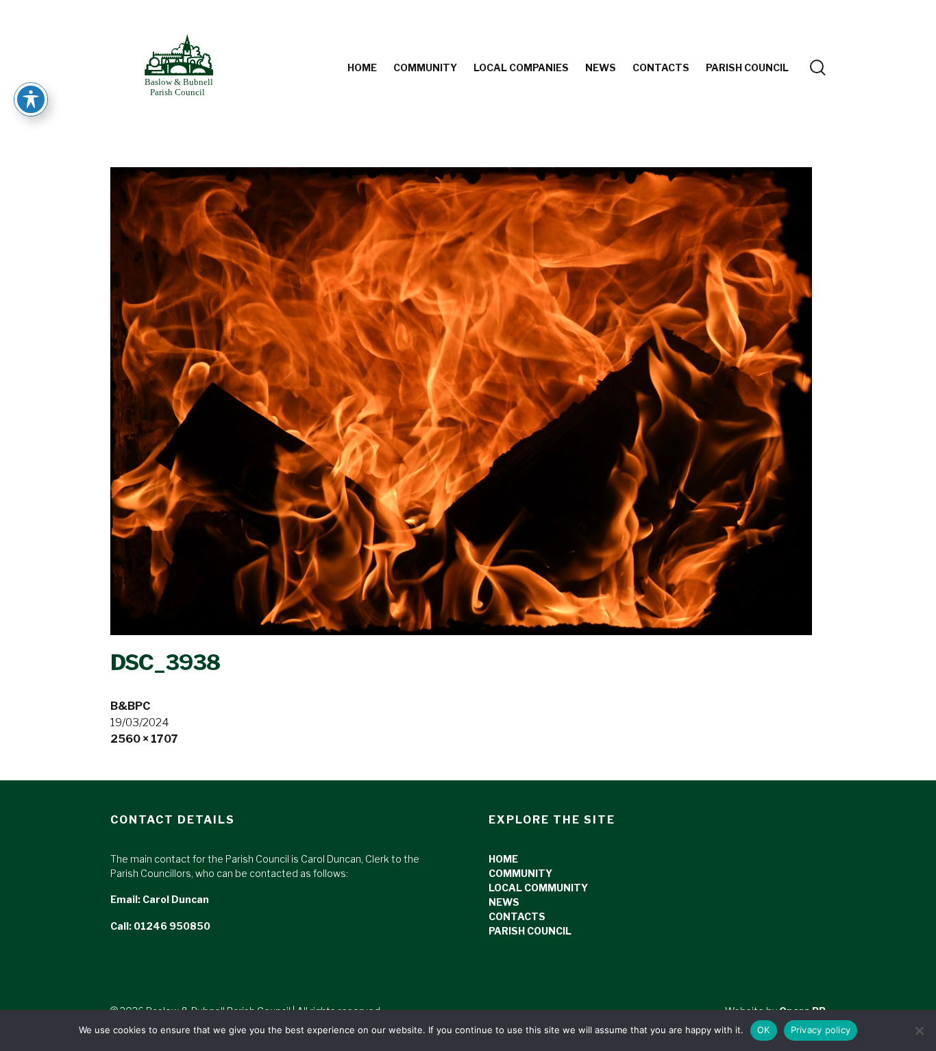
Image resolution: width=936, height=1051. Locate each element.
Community (425, 67)
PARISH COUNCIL (747, 67)
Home (362, 67)
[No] (919, 1030)
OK (763, 1029)
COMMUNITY (520, 873)
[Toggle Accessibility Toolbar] (30, 99)
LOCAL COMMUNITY (538, 887)
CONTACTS (517, 916)
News (600, 67)
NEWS (504, 902)
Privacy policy (821, 1029)
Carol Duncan (176, 899)
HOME (503, 859)
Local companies (521, 67)
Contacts (660, 67)
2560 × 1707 (144, 738)
